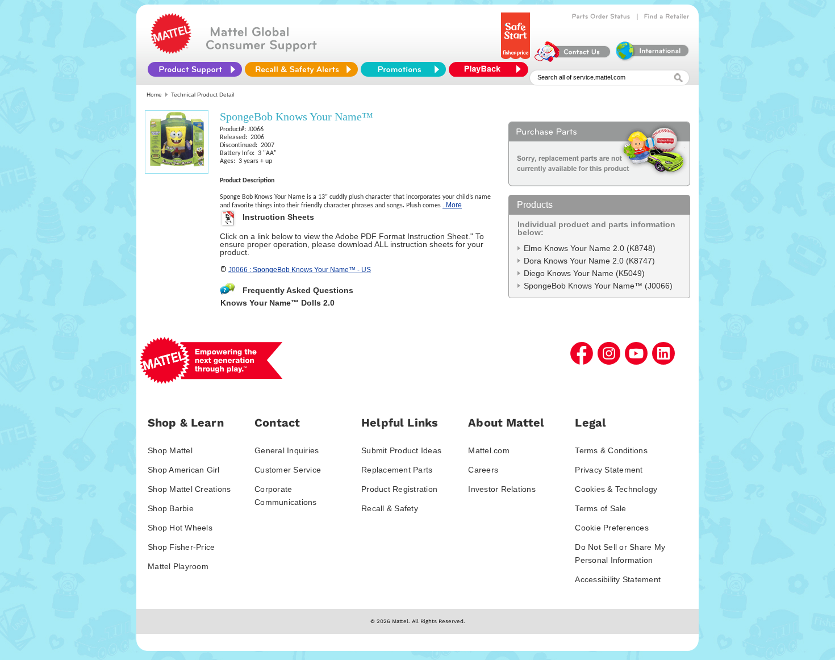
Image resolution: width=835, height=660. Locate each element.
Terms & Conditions (611, 450)
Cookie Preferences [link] (612, 527)
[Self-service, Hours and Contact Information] (572, 59)
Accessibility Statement (618, 579)
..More (452, 205)
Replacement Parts (396, 469)
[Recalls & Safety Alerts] (301, 69)
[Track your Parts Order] (601, 16)
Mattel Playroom (178, 566)
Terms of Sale (600, 508)
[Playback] (491, 69)
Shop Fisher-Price (181, 547)
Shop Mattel (170, 450)
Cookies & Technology (616, 489)
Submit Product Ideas (401, 450)
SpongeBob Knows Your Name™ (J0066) (598, 285)
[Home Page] (171, 51)
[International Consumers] (651, 59)
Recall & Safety (389, 508)
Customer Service (287, 469)
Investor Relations (502, 489)
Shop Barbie (171, 508)
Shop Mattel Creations (189, 489)
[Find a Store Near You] (667, 16)
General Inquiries (286, 450)
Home (154, 94)
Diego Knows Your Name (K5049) (584, 273)
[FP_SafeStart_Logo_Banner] (516, 59)
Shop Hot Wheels (180, 527)
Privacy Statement (608, 469)
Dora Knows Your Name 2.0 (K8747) (589, 260)
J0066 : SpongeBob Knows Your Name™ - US (299, 270)
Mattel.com (489, 450)
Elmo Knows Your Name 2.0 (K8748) (590, 248)
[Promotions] (403, 69)
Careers (483, 469)
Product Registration (399, 489)
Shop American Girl (184, 469)
